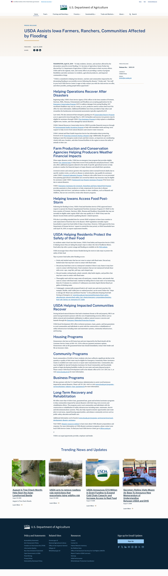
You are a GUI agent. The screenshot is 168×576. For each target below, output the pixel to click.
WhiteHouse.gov (54, 551)
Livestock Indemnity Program (72, 175)
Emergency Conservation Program (64, 104)
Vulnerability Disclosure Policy (33, 561)
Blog (145, 1)
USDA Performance (76, 558)
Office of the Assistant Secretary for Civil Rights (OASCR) (88, 551)
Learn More (16, 505)
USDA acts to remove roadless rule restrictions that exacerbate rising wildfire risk (65, 493)
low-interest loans (65, 162)
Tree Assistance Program (87, 119)
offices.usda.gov (105, 428)
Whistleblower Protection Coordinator (82, 561)
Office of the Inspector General (58, 545)
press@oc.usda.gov (125, 78)
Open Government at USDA (32, 553)
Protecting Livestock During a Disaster (76, 136)
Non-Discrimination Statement (33, 551)
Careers (73, 540)
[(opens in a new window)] (119, 547)
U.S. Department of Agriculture (88, 7)
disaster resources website (70, 424)
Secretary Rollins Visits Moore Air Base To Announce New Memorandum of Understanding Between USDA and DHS (139, 495)
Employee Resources (152, 1)
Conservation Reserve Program (104, 115)
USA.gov (51, 548)
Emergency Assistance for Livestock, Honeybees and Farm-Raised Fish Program (85, 186)
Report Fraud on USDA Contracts (80, 553)
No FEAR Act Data (76, 548)
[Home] (63, 9)
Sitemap (73, 556)
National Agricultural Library (57, 543)
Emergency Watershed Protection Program (81, 320)
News (140, 1)
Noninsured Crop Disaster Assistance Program (87, 180)
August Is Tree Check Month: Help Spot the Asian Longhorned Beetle (27, 493)
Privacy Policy (28, 558)
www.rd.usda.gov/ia (63, 372)
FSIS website (103, 247)
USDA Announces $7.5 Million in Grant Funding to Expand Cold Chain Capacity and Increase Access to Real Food (101, 494)
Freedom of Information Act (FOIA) (34, 545)
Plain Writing (28, 556)
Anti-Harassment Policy (31, 543)
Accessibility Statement (31, 540)
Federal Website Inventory (79, 545)
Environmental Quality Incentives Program (69, 127)
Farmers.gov (52, 540)
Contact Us (74, 543)
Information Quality (30, 548)
